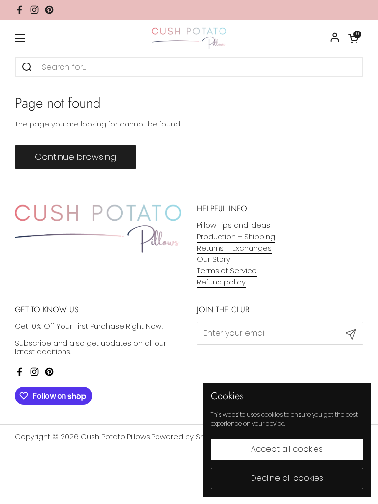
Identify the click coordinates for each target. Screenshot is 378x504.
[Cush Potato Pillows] (189, 38)
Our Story (213, 259)
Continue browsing (75, 157)
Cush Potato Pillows (115, 436)
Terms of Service (227, 270)
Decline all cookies (287, 478)
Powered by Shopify (186, 436)
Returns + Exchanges (234, 248)
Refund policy (221, 282)
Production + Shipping (236, 236)
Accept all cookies (287, 449)
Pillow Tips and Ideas (233, 225)
